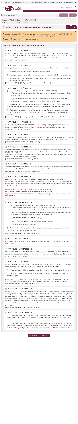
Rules (7, 39)
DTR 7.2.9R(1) (21, 317)
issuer (9, 53)
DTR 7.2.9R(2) (14, 327)
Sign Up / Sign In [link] (66, 7)
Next (43, 335)
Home (4, 20)
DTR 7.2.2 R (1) (38, 91)
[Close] (75, 2)
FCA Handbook (15, 20)
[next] (74, 27)
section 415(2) (18, 294)
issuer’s (33, 183)
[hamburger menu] (2, 8)
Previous (34, 335)
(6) (46, 124)
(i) (17, 152)
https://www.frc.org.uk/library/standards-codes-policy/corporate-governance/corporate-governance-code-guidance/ (39, 194)
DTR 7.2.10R (59, 317)
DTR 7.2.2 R (42, 57)
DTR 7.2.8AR (9, 60)
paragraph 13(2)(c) (65, 149)
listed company (12, 124)
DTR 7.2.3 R (32, 129)
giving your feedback (66, 2)
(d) (6, 152)
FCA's (12, 179)
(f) (9, 152)
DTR (26, 20)
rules (19, 127)
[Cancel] (76, 32)
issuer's (70, 137)
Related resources (31, 39)
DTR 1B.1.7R (9, 244)
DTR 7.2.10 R (22, 60)
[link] (13, 8)
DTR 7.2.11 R (17, 291)
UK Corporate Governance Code (44, 127)
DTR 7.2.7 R (53, 57)
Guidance (16, 39)
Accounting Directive (43, 83)
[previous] (68, 27)
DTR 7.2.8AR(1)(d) (37, 251)
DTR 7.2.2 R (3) (19, 104)
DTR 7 (34, 20)
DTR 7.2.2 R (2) (51, 91)
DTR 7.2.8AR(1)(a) (21, 256)
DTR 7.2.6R (9, 281)
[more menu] (75, 7)
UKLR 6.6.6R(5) (36, 124)
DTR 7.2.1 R (34, 266)
